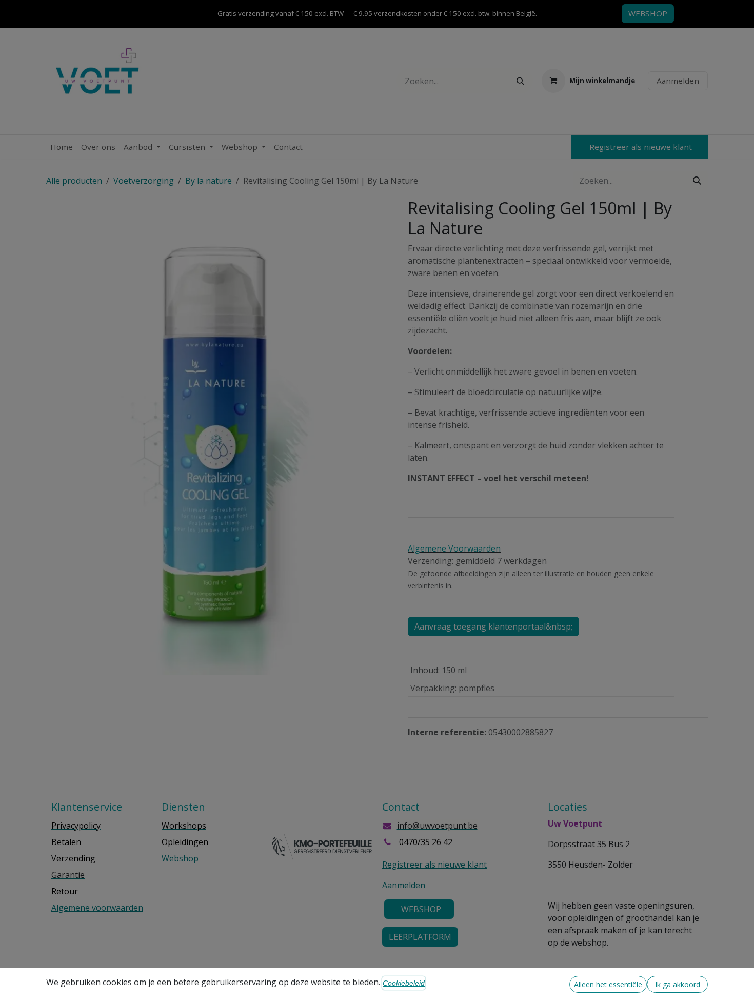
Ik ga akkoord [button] (677, 984)
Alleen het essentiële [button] (608, 984)
